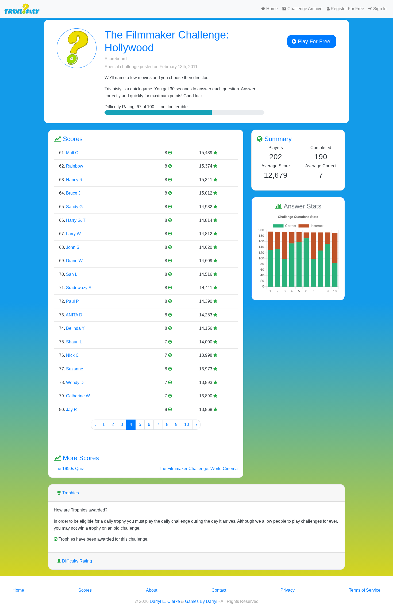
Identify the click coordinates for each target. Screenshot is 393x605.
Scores (85, 590)
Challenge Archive (304, 8)
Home (271, 8)
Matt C (72, 152)
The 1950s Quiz (69, 468)
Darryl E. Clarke (165, 601)
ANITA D (74, 315)
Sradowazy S (78, 287)
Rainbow (74, 166)
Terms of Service (364, 590)
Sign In (379, 8)
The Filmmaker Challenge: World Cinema (198, 468)
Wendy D (75, 382)
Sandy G (74, 206)
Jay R (71, 409)
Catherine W (78, 396)
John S (72, 247)
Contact (218, 590)
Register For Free (347, 8)
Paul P (72, 301)
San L (71, 274)
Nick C (72, 355)
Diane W (74, 260)
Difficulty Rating (76, 561)
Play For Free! (314, 41)
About (151, 590)
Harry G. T (76, 220)
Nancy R (74, 179)
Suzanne (74, 369)
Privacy (287, 590)
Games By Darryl (201, 601)
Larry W (73, 233)
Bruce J (73, 193)
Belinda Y (75, 328)
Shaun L (74, 342)
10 (186, 424)
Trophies (70, 493)
